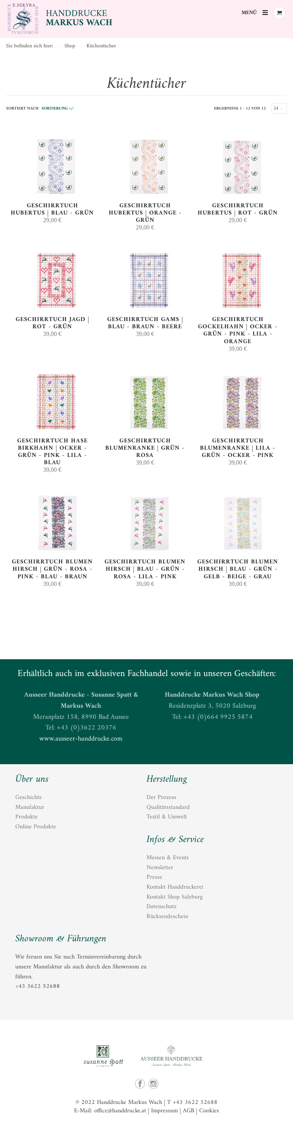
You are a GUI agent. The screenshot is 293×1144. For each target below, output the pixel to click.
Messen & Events (167, 857)
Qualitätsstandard (168, 807)
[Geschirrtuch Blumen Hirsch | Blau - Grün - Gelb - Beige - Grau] (237, 553)
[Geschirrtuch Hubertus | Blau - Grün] (52, 197)
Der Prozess (161, 797)
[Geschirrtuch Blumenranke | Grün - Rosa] (145, 432)
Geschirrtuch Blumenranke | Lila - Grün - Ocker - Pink (237, 448)
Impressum (164, 1110)
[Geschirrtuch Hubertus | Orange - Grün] (145, 197)
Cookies (209, 1110)
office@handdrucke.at (120, 1110)
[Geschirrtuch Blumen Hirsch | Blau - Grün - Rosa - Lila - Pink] (145, 553)
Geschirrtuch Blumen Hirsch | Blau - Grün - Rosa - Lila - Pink (145, 569)
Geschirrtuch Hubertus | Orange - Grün (145, 213)
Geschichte (28, 797)
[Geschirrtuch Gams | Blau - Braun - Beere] (145, 311)
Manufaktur (29, 807)
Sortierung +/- (58, 108)
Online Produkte (35, 826)
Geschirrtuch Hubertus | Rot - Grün (238, 209)
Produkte (26, 817)
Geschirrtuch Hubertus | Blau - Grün (52, 209)
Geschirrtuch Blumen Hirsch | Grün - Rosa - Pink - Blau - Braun (52, 569)
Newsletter (159, 867)
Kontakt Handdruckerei (174, 887)
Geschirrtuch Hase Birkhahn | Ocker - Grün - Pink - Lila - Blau (52, 452)
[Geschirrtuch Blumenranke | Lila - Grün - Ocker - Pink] (237, 432)
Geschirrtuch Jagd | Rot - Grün (52, 323)
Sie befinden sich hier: (29, 46)
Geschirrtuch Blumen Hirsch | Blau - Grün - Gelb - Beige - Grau (237, 569)
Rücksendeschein (167, 916)
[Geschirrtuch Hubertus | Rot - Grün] (237, 197)
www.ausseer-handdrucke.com (80, 739)
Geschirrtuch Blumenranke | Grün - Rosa (145, 448)
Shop (69, 46)
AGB (188, 1110)
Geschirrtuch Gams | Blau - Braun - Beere (145, 323)
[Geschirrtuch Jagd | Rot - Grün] (52, 311)
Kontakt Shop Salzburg (174, 897)
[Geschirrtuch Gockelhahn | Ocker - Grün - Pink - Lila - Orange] (237, 311)
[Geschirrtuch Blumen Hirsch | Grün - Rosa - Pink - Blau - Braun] (52, 553)
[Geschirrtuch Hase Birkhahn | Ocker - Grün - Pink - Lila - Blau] (52, 432)
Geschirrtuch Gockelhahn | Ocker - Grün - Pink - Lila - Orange (237, 330)
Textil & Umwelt (166, 817)
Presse (154, 877)
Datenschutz (161, 906)
